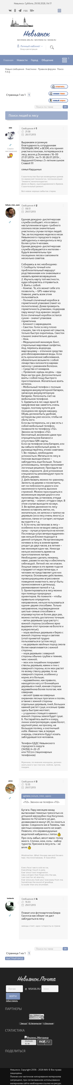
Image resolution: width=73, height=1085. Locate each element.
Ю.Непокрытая (35, 1023)
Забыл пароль (12, 1001)
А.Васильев (48, 1023)
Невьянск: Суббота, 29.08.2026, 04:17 (33, 3)
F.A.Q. (8, 71)
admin (10, 781)
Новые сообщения (14, 69)
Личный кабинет (30, 46)
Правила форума (47, 69)
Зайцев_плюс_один (10, 205)
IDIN (10, 128)
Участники (31, 69)
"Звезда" (24, 1023)
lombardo (10, 898)
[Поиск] (52, 47)
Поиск (60, 69)
